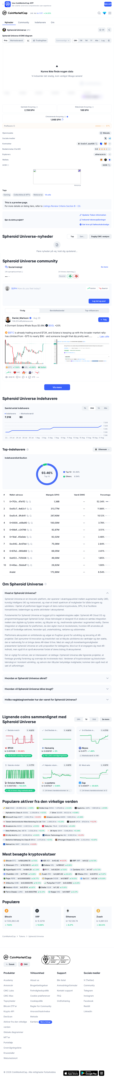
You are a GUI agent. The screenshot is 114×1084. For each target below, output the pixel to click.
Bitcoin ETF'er (10, 1006)
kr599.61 (58, 865)
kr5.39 (94, 878)
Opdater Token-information (94, 215)
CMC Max (8, 995)
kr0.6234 (56, 869)
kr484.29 (22, 869)
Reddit (87, 1006)
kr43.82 (54, 860)
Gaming (7, 195)
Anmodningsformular (67, 985)
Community (89, 985)
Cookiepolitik (36, 1001)
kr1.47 (86, 869)
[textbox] (47, 292)
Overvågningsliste (12, 1047)
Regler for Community (40, 1006)
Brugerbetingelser (39, 985)
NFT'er (7, 1037)
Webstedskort (11, 1058)
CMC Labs (9, 990)
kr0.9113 (92, 874)
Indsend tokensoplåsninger (94, 220)
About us (34, 980)
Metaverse (38, 195)
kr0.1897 (64, 892)
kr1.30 (54, 887)
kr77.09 (21, 874)
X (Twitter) (89, 980)
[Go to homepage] (14, 13)
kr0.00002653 (22, 878)
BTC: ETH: (49, 13)
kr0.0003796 (25, 892)
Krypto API (9, 1011)
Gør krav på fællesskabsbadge (95, 224)
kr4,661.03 (57, 874)
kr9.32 (84, 860)
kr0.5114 (20, 887)
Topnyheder (9, 1001)
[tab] (28, 40)
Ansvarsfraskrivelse (40, 1011)
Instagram (89, 995)
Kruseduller (9, 1053)
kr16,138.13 (22, 865)
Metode (34, 1016)
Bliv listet (61, 980)
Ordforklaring (63, 1001)
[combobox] (63, 40)
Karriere (34, 1021)
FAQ (59, 995)
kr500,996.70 (21, 860)
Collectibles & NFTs (22, 195)
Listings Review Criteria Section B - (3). (62, 206)
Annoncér (8, 985)
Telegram (88, 990)
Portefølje (8, 1042)
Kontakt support (65, 990)
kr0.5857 (61, 878)
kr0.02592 (63, 883)
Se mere (104, 267)
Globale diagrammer (13, 1032)
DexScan (8, 1016)
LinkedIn (88, 1011)
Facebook (88, 1001)
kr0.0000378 (23, 883)
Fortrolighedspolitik (39, 990)
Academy (8, 980)
